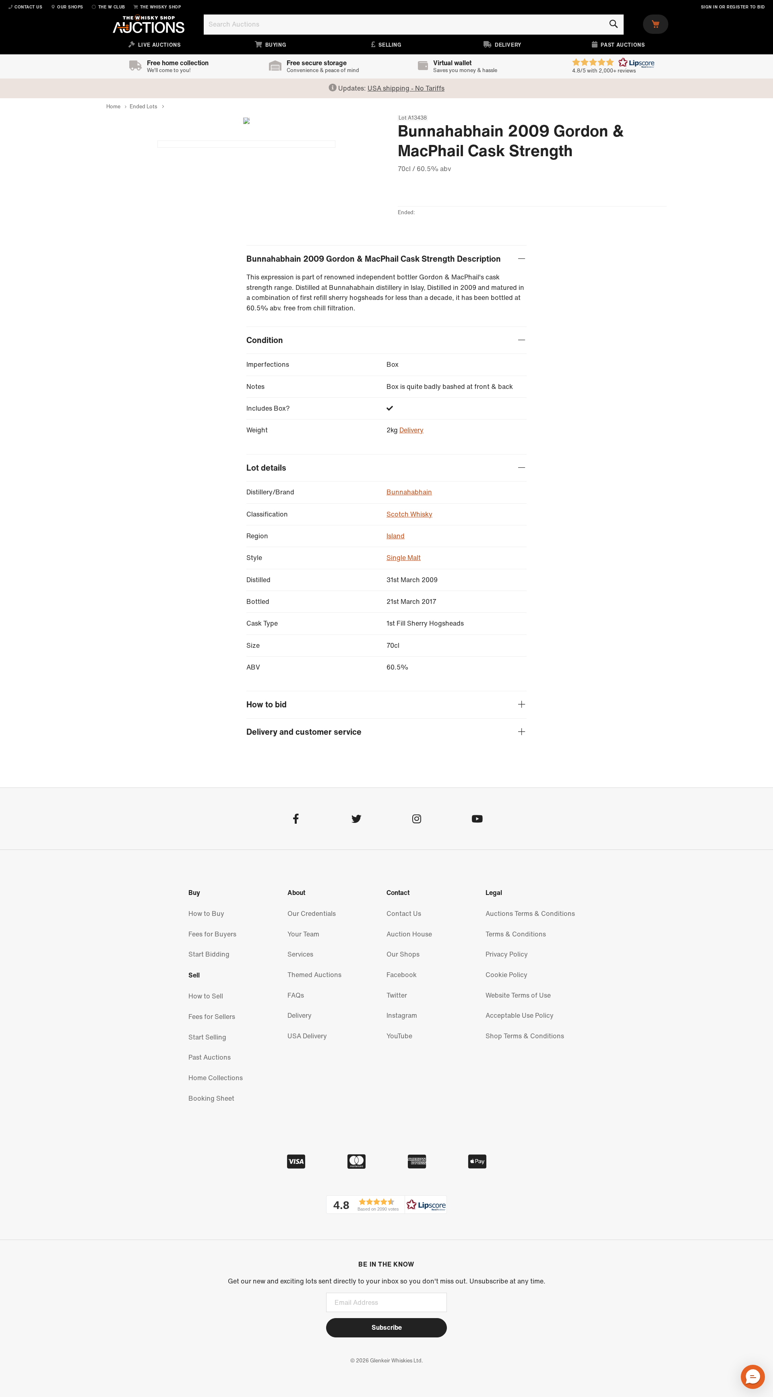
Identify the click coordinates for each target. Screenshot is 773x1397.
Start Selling (207, 1037)
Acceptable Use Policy (520, 1015)
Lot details (266, 468)
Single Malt (403, 557)
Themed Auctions (314, 975)
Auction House (409, 934)
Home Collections (215, 1078)
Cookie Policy (506, 975)
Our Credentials (311, 913)
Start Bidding (208, 954)
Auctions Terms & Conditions (530, 913)
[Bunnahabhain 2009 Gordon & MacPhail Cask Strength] (246, 144)
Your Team (303, 934)
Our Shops (403, 954)
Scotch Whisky (409, 514)
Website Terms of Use (518, 995)
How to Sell (205, 996)
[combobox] (414, 24)
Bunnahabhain (409, 492)
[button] (386, 1204)
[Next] (243, 121)
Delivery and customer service (304, 732)
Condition (264, 340)
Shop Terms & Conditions (525, 1036)
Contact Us (403, 913)
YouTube (399, 1036)
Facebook (401, 975)
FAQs (295, 995)
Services (300, 954)
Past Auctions (209, 1057)
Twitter (396, 995)
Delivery (411, 430)
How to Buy (206, 913)
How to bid (266, 704)
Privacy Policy (507, 954)
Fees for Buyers (212, 934)
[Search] (613, 24)
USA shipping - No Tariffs (406, 88)
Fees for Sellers (211, 1016)
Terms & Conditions (516, 934)
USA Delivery (307, 1036)
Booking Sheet (211, 1098)
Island (395, 536)
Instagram (401, 1015)
